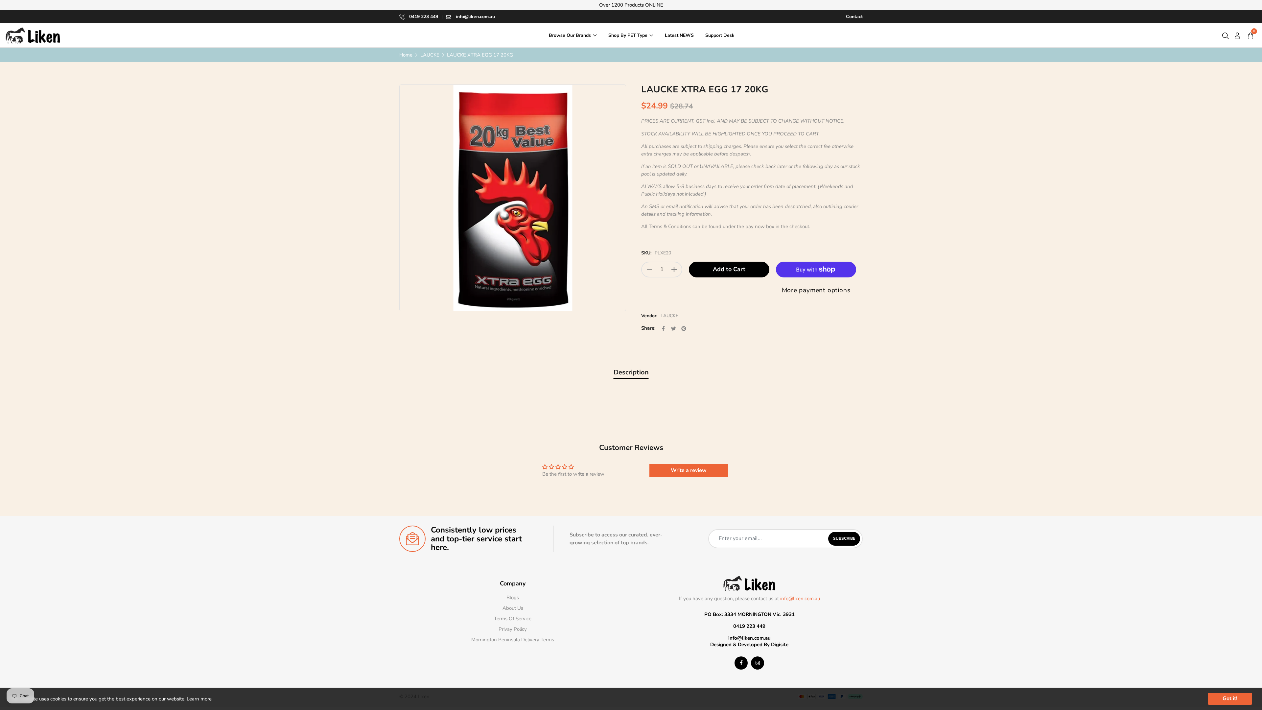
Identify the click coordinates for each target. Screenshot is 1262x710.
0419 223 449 (423, 16)
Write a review (689, 470)
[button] (1225, 35)
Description (631, 372)
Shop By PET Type (627, 35)
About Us (512, 608)
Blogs (512, 597)
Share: (648, 328)
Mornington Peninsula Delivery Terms (512, 639)
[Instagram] (757, 663)
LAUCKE (669, 316)
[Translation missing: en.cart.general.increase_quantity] (674, 269)
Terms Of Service (512, 618)
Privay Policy (513, 629)
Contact (854, 16)
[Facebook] (741, 663)
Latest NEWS (679, 35)
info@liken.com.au (475, 16)
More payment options (816, 290)
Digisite (779, 644)
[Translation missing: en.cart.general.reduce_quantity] (649, 269)
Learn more (199, 699)
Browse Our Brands (570, 35)
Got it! (1230, 698)
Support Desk (720, 35)
